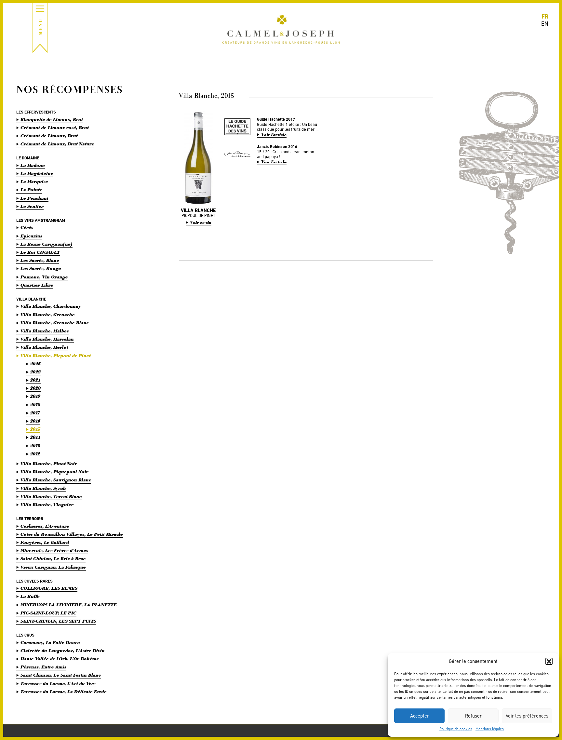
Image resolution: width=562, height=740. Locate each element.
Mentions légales (489, 729)
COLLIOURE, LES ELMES (48, 588)
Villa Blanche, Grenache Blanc (54, 323)
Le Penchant (34, 198)
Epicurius (31, 236)
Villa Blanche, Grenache (47, 314)
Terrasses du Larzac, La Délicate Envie (63, 691)
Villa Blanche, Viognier (47, 504)
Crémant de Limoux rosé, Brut (54, 127)
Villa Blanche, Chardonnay (50, 306)
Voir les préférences (527, 716)
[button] (549, 661)
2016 (35, 421)
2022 (35, 372)
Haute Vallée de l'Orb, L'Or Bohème (59, 659)
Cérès (26, 227)
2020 (35, 388)
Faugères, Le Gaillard (44, 542)
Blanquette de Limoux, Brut (51, 119)
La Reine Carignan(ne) (46, 244)
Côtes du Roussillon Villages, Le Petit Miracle (71, 534)
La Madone (32, 165)
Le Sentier (32, 206)
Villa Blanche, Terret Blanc (51, 496)
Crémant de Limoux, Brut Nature (57, 144)
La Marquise (34, 181)
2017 (35, 413)
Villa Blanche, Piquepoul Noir (54, 472)
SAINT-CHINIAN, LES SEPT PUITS (58, 621)
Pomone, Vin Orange (44, 277)
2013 (35, 446)
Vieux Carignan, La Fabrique (53, 567)
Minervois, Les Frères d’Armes (54, 550)
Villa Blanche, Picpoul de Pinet (55, 355)
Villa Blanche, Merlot (44, 347)
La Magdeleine (36, 173)
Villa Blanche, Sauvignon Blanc (55, 480)
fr (545, 16)
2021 (35, 380)
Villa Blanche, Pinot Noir (48, 463)
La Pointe (31, 190)
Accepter (419, 716)
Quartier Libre (36, 285)
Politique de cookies (455, 729)
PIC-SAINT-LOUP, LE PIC (48, 613)
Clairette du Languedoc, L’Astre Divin (62, 650)
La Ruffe (30, 596)
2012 (35, 454)
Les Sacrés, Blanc (39, 260)
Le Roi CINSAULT (40, 252)
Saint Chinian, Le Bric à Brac (53, 558)
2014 (35, 437)
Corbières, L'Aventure (44, 526)
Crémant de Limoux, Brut (49, 136)
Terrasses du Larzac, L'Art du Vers (58, 683)
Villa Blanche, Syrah (43, 488)
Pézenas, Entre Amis (43, 667)
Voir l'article (274, 134)
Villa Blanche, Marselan (47, 339)
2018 (35, 405)
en (544, 23)
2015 (35, 429)
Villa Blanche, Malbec (44, 331)
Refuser (473, 716)
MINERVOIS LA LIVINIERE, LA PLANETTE (68, 605)
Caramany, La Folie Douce (50, 642)
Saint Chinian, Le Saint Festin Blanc (60, 675)
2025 (35, 364)
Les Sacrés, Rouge (40, 268)
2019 (35, 396)
